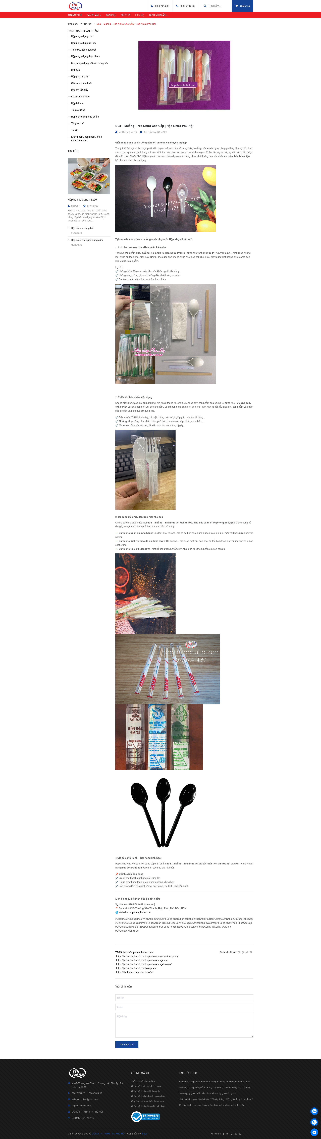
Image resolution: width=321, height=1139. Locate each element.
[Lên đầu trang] (314, 1103)
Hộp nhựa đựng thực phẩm (85, 56)
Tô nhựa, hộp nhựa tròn (83, 49)
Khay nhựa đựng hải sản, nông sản (90, 63)
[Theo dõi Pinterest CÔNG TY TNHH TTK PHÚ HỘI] (240, 1134)
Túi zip (74, 130)
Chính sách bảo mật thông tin (145, 1091)
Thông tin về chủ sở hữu (143, 1081)
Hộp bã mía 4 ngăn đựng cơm (87, 240)
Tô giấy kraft (77, 123)
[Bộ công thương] (152, 1116)
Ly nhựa (75, 69)
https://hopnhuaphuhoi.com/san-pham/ (136, 968)
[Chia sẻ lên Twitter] (247, 952)
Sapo (144, 1133)
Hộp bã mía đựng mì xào (82, 199)
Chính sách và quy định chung (146, 1086)
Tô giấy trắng (78, 109)
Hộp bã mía (77, 103)
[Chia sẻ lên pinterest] (243, 952)
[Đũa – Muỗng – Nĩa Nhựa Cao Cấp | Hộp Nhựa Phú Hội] (184, 75)
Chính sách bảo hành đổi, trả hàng (148, 1106)
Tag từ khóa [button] (188, 1073)
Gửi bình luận (127, 1044)
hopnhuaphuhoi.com (140, 912)
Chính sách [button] (140, 1073)
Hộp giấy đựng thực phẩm (85, 116)
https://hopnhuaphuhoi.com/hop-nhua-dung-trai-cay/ (144, 964)
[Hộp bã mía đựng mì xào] (89, 176)
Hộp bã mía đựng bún (82, 228)
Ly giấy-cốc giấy (79, 89)
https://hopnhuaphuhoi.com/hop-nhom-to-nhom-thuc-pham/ (147, 956)
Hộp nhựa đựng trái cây (83, 43)
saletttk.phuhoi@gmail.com (85, 1099)
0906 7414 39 (161, 6)
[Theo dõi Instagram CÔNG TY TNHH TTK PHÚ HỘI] (236, 1134)
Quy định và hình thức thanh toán (147, 1101)
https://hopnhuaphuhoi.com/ (138, 952)
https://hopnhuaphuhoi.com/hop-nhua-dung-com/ (142, 960)
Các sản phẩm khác (81, 83)
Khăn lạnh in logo (80, 96)
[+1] (239, 952)
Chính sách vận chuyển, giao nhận (148, 1096)
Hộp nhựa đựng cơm (82, 36)
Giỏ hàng (245, 6)
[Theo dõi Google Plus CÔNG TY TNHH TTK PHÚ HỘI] (232, 1134)
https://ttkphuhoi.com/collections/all (134, 972)
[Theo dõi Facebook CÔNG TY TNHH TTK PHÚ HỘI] (223, 1134)
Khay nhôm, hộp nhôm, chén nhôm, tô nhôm (86, 138)
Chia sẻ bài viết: (228, 952)
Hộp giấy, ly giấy (79, 76)
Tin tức (73, 151)
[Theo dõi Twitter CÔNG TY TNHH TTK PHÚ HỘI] (227, 1134)
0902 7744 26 (187, 6)
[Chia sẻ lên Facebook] (251, 952)
